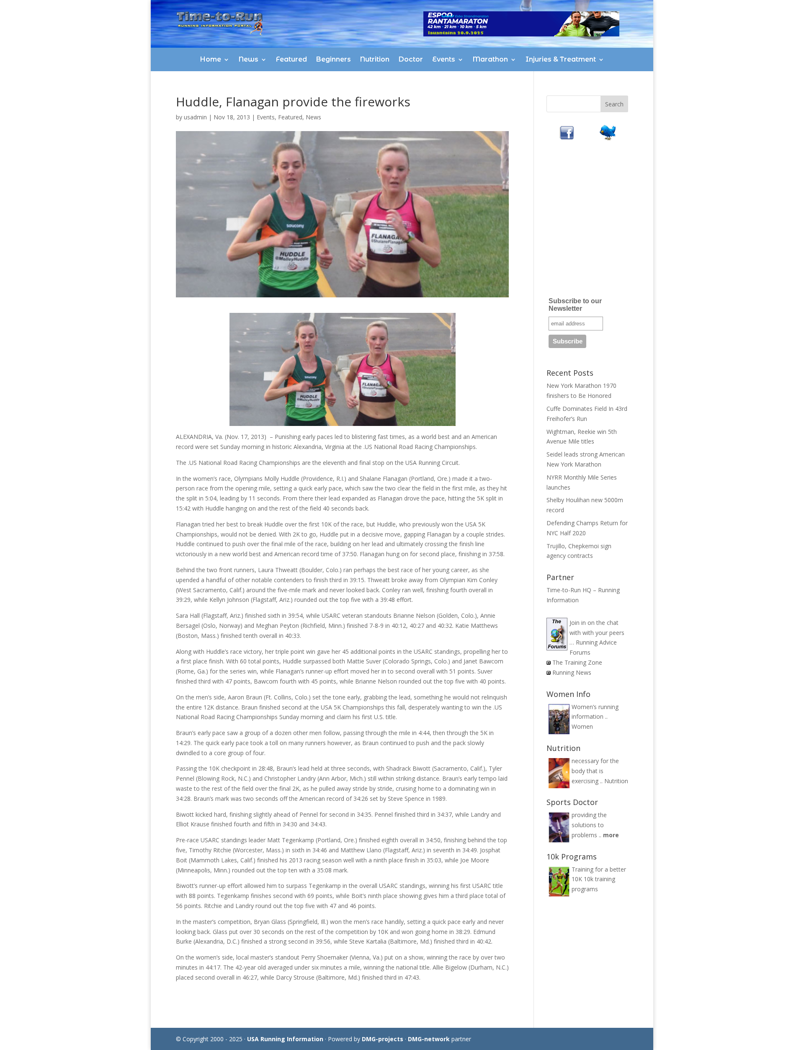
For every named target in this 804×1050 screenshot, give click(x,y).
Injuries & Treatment (561, 59)
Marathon (490, 59)
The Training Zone (577, 662)
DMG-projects (382, 1039)
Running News (571, 672)
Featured (291, 59)
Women (582, 726)
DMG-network (429, 1039)
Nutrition (374, 59)
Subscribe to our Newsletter (575, 304)
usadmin (195, 117)
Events (443, 59)
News (248, 59)
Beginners (333, 59)
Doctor (411, 59)
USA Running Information (285, 1039)
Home (210, 59)
